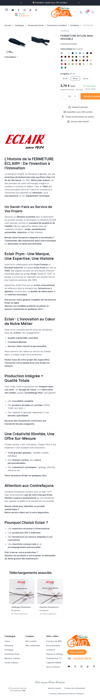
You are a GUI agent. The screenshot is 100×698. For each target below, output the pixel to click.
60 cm (85, 79)
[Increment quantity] (75, 96)
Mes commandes (33, 645)
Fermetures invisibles (57, 25)
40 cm (75, 79)
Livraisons (50, 650)
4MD (24, 691)
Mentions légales (54, 688)
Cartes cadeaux (11, 662)
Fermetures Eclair (36, 25)
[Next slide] (78, 2)
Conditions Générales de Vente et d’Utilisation (66, 694)
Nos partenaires (53, 645)
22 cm (65, 79)
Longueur (67, 74)
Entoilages (9, 650)
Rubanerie (9, 645)
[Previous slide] (21, 2)
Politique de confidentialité (74, 688)
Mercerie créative (12, 658)
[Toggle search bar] (92, 12)
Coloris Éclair (71, 49)
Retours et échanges (55, 654)
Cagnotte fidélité (53, 662)
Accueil (8, 25)
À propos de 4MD (54, 641)
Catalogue (19, 25)
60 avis (21, 14)
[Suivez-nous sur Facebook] (18, 10)
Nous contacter (53, 667)
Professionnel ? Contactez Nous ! (55, 658)
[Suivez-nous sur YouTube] (12, 10)
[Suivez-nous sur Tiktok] (30, 10)
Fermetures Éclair (12, 654)
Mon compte (31, 641)
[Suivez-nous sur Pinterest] (36, 10)
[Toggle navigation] (6, 9)
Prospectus (15, 610)
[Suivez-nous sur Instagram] (24, 10)
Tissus (7, 641)
